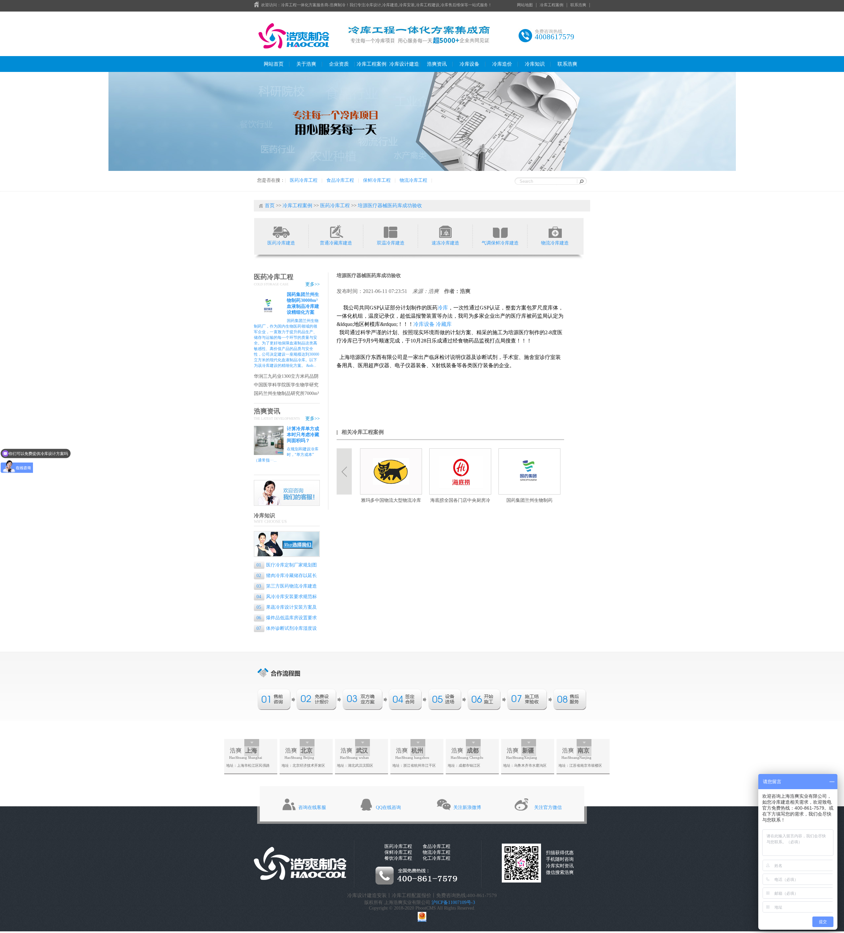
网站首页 (274, 64)
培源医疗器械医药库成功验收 (390, 205)
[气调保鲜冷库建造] (500, 231)
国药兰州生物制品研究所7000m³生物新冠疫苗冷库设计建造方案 (286, 394)
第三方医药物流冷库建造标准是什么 (285, 587)
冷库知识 (535, 64)
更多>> (312, 284)
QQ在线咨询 (388, 807)
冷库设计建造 (404, 64)
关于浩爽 (306, 64)
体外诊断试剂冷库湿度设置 (285, 629)
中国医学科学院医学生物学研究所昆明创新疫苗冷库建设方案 (286, 385)
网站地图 (525, 5)
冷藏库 (444, 324)
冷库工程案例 (551, 5)
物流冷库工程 (413, 180)
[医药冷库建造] (281, 231)
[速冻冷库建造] (445, 231)
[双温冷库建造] (390, 231)
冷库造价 (502, 64)
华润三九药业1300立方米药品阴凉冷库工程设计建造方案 (286, 376)
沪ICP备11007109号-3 (453, 902)
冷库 (442, 307)
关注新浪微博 (467, 807)
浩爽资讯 (437, 64)
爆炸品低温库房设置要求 (286, 617)
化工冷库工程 (436, 858)
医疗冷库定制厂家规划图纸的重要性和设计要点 (285, 566)
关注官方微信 (548, 807)
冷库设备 (469, 64)
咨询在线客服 (312, 807)
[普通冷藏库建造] (336, 231)
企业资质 (339, 64)
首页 (270, 205)
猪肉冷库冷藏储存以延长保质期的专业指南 (285, 576)
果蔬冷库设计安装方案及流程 (285, 608)
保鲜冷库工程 (377, 180)
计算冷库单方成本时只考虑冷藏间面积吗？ (303, 434)
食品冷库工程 (340, 180)
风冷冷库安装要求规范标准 (285, 597)
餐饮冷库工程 (398, 858)
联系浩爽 (578, 5)
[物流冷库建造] (555, 231)
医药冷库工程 (303, 180)
